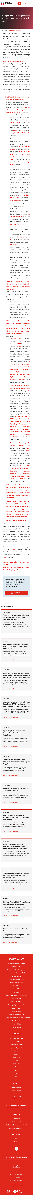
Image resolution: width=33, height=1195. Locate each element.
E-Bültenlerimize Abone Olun (16, 1157)
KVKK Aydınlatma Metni (16, 1174)
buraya (14, 549)
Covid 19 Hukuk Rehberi (16, 1106)
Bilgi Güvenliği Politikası (16, 1180)
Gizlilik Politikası (16, 1177)
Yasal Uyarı (16, 1172)
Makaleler (16, 1097)
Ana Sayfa (4, 30)
